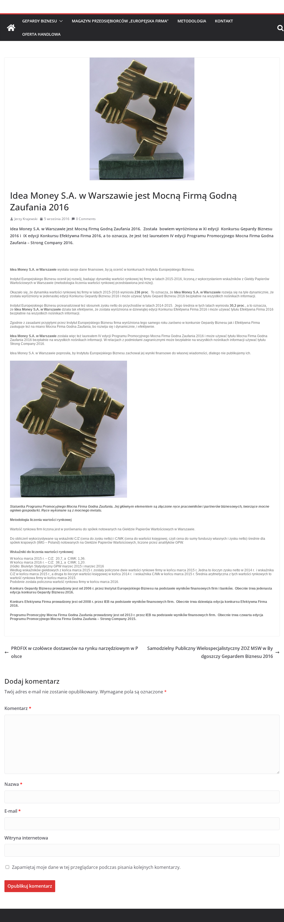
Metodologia (192, 21)
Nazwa (13, 784)
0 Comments (86, 218)
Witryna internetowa (26, 838)
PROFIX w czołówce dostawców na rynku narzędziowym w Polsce (74, 652)
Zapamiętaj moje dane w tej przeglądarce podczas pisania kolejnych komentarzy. (96, 867)
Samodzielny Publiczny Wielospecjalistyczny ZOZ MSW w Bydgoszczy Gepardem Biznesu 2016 (210, 652)
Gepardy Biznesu (39, 21)
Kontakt (224, 21)
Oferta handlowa (41, 34)
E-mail (12, 811)
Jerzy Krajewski (25, 218)
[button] (60, 21)
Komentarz (17, 708)
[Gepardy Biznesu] (11, 27)
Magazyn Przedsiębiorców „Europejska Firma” (120, 21)
